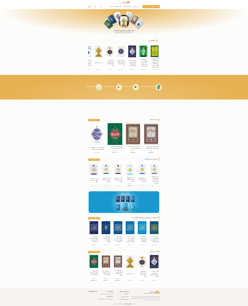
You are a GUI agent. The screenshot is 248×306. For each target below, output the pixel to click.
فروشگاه (126, 294)
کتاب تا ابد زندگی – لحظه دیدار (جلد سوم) (118, 180)
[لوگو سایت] (124, 2)
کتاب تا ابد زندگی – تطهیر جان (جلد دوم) (106, 180)
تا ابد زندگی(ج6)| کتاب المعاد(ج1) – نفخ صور (154, 179)
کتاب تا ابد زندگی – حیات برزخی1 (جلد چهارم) (130, 180)
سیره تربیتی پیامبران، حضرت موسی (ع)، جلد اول (94, 239)
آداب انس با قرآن (121, 63)
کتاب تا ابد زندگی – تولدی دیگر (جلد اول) (94, 180)
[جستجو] (100, 6)
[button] (89, 57)
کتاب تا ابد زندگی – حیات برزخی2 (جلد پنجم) (142, 180)
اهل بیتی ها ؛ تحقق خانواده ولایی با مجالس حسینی (118, 272)
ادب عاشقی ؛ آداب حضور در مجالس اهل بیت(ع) (130, 272)
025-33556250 (109, 296)
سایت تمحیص (125, 296)
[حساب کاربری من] (95, 6)
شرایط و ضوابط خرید (123, 299)
